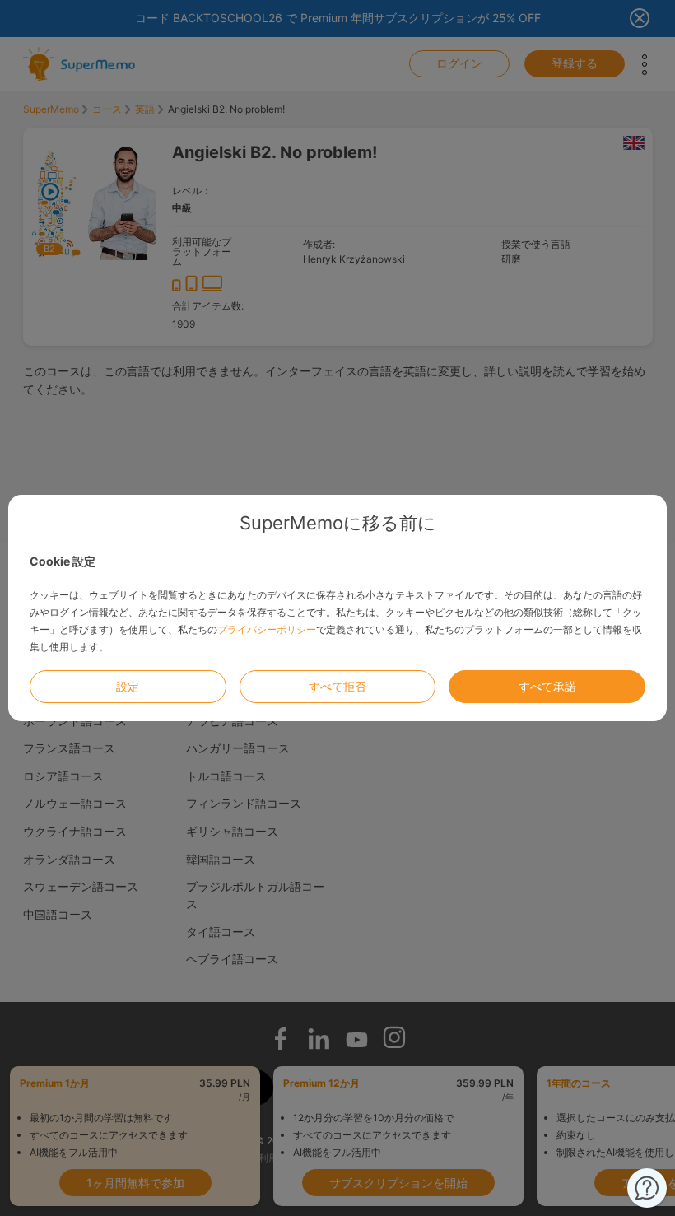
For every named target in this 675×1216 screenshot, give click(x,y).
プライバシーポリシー (266, 629)
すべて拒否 (337, 686)
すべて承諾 (547, 686)
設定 (127, 686)
